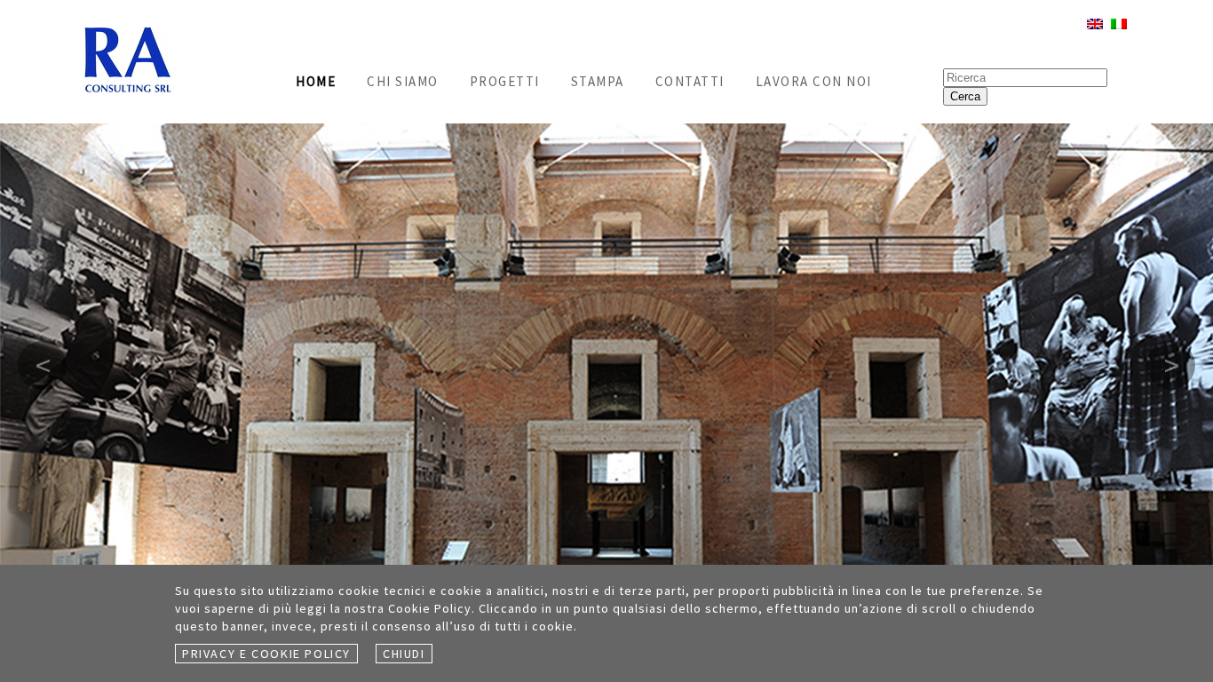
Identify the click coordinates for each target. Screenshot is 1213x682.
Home (316, 81)
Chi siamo (403, 81)
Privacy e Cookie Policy (266, 654)
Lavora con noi (814, 81)
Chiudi (404, 654)
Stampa (597, 81)
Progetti (505, 81)
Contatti (690, 81)
